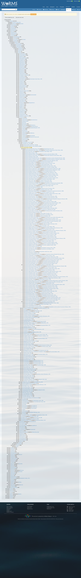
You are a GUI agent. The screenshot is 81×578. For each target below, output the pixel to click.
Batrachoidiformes (23, 68)
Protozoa (11, 496)
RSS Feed (70, 508)
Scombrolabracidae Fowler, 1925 (39, 401)
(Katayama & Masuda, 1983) (55, 238)
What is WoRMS (9, 506)
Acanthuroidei (24, 119)
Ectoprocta (13, 454)
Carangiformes (22, 76)
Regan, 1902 (31, 185)
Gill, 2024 (28, 318)
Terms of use (29, 507)
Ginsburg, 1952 (28, 308)
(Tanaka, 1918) (31, 226)
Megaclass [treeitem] (17, 445)
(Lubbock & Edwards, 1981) (58, 280)
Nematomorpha (13, 467)
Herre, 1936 (28, 339)
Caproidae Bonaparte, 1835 (35, 127)
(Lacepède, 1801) (48, 167)
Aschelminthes (13, 28)
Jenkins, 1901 (31, 205)
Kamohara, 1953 (29, 376)
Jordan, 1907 (27, 334)
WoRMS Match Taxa (50, 506)
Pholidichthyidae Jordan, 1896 (38, 400)
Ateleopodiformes (23, 64)
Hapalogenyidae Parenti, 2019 (27, 389)
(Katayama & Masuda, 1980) (57, 198)
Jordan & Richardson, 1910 (30, 368)
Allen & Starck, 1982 (32, 193)
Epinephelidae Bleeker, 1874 (27, 387)
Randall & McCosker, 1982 (33, 254)
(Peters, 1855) (48, 229)
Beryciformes (22, 71)
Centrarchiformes (23, 77)
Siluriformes (22, 430)
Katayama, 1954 (28, 326)
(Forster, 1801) (46, 180)
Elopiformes (22, 88)
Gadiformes (22, 92)
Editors (58, 9)
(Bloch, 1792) (50, 176)
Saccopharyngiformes (23, 425)
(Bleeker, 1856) (49, 242)
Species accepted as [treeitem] (43, 150)
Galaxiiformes (22, 93)
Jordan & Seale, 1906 (41, 334)
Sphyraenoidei (24, 405)
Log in (79, 9)
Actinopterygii (19, 47)
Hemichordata (13, 459)
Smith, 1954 (30, 194)
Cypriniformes (22, 84)
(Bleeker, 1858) (49, 154)
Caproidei (23, 127)
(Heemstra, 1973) (49, 171)
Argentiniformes (22, 63)
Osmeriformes (22, 113)
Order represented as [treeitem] (26, 102)
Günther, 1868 (32, 201)
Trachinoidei (24, 408)
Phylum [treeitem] (12, 26)
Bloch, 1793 (31, 164)
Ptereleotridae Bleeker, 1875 (26, 420)
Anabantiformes (22, 59)
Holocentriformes (22, 101)
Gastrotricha (13, 457)
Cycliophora (13, 450)
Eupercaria (24, 90)
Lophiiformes (22, 105)
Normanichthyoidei (25, 138)
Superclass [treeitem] (20, 48)
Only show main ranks (20, 17)
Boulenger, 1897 (32, 296)
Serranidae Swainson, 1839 (27, 395)
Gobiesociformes (22, 96)
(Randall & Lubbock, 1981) (55, 159)
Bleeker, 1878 (50, 218)
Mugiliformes (22, 106)
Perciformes (22, 117)
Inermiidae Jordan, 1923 (25, 417)
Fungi (11, 492)
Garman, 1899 (29, 316)
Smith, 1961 (30, 151)
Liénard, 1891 (31, 237)
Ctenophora (13, 449)
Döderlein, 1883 (31, 221)
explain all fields (33, 14)
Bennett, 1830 (30, 181)
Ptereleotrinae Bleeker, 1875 (41, 420)
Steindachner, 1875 (32, 260)
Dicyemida (12, 451)
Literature (39, 9)
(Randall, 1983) (49, 275)
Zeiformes (21, 441)
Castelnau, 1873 (28, 335)
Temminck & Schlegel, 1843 (30, 314)
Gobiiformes (22, 97)
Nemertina (12, 470)
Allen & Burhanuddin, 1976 (33, 217)
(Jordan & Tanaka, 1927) (33, 259)
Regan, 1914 (28, 337)
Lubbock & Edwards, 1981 (34, 280)
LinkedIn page (71, 509)
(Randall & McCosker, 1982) (55, 254)
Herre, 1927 (32, 148)
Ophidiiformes (22, 111)
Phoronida (12, 474)
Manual (74, 9)
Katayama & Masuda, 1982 (34, 230)
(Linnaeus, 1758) (31, 152)
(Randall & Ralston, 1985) (52, 202)
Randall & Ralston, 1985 (32, 202)
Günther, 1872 (32, 177)
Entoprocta (13, 455)
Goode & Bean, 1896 (33, 155)
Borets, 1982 (32, 277)
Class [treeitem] (19, 51)
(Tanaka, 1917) (50, 300)
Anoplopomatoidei (25, 121)
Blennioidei (24, 125)
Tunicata (14, 38)
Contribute (78, 6)
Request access (30, 508)
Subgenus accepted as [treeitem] (38, 148)
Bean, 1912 (30, 234)
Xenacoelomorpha (14, 487)
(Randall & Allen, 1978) (50, 262)
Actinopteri (20, 48)
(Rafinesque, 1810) (50, 172)
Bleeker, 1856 (32, 242)
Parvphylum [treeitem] (18, 44)
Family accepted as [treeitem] (33, 384)
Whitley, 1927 (28, 321)
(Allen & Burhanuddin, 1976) (54, 217)
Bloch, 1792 (27, 147)
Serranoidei (24, 404)
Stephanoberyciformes (23, 432)
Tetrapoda (17, 445)
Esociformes (22, 89)
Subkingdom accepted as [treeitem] (15, 23)
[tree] (40, 259)
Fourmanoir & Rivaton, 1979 (34, 276)
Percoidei (23, 140)
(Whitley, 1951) (32, 175)
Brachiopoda (13, 30)
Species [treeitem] (30, 152)
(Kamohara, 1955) (32, 196)
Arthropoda (13, 27)
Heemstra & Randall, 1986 (33, 183)
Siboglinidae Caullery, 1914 (25, 478)
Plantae (11, 495)
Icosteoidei (24, 135)
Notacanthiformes (23, 110)
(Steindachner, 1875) (51, 260)
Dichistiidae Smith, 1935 (34, 416)
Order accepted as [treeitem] (26, 94)
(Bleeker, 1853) (31, 179)
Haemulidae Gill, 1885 (35, 418)
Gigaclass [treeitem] (19, 47)
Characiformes (22, 80)
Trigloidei (23, 409)
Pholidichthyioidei (25, 400)
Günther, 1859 (32, 156)
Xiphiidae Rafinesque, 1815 (35, 412)
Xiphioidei (23, 412)
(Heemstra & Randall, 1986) (54, 183)
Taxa (34, 9)
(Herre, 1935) (48, 247)
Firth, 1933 (30, 250)
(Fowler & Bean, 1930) (54, 150)
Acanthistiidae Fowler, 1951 (27, 142)
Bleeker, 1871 (28, 320)
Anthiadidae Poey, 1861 (26, 143)
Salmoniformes (22, 426)
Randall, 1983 (32, 275)
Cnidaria (12, 447)
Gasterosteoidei (33, 94)
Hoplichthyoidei (24, 134)
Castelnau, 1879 (29, 345)
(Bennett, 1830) (46, 181)
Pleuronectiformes (23, 422)
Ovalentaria (24, 115)
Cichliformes (22, 81)
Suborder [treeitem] (23, 118)
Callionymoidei (24, 126)
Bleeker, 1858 (32, 154)
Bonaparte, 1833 (32, 172)
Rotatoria (12, 482)
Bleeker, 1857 (31, 214)
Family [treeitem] (27, 142)
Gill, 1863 (48, 209)
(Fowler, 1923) (31, 295)
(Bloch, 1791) (51, 267)
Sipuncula (21, 484)
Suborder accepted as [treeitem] (28, 119)
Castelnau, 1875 (28, 349)
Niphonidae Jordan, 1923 (26, 392)
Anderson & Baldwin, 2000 (32, 252)
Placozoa (12, 475)
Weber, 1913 (28, 364)
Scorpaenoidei (24, 403)
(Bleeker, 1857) (46, 214)
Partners (8, 509)
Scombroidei (32, 135)
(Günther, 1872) (50, 177)
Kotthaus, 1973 (31, 235)
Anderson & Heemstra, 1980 (34, 246)
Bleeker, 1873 (28, 347)
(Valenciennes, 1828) (33, 168)
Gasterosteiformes (23, 94)
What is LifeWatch (10, 507)
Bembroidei (24, 122)
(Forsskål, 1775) (46, 213)
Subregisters (52, 6)
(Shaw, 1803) (46, 200)
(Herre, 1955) (30, 189)
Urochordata (15, 39)
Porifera (12, 479)
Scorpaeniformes (22, 429)
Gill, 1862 (41, 321)
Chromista (12, 491)
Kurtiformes (22, 102)
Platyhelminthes (13, 476)
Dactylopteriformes (23, 86)
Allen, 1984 (28, 367)
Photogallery (62, 6)
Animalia (17, 22)
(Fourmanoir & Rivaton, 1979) (58, 276)
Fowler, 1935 (28, 354)
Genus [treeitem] (29, 144)
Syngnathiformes (22, 437)
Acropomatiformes (23, 55)
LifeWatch (73, 6)
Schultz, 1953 (31, 213)
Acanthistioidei (24, 118)
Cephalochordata (16, 36)
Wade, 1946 (31, 209)
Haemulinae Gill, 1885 (38, 417)
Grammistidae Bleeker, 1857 (27, 388)
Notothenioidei (24, 139)
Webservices (49, 508)
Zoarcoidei (24, 413)
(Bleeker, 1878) (32, 218)
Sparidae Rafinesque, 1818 (41, 384)
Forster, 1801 (30, 167)
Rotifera (20, 482)
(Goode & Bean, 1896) (53, 155)
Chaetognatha (13, 34)
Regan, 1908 (41, 364)
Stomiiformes (22, 433)
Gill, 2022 (28, 366)
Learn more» (55, 516)
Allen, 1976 (30, 206)
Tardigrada (13, 486)
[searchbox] (8, 9)
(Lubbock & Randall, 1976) (51, 233)
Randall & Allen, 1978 (32, 262)
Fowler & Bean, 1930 (33, 150)
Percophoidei (24, 399)
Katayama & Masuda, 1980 (34, 198)
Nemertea (22, 470)
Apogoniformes (22, 61)
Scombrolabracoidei (25, 401)
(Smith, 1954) (46, 194)
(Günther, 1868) (49, 201)
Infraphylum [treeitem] (15, 42)
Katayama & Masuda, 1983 (34, 238)
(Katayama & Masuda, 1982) (56, 230)
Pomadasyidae (23, 418)
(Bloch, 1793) (46, 164)
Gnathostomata (17, 43)
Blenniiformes (22, 72)
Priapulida (12, 480)
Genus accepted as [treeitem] (35, 308)
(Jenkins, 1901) (49, 205)
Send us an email (72, 506)
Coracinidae (23, 416)
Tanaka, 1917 (32, 300)
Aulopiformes (22, 67)
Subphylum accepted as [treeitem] (17, 39)
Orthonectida (13, 472)
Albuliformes (22, 56)
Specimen (52, 9)
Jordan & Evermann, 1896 (30, 346)
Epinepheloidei (24, 130)
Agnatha (16, 42)
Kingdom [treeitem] (11, 488)
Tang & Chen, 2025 (30, 144)
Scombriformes (22, 428)
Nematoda (12, 466)
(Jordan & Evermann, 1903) (54, 227)
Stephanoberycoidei (35, 432)
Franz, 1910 (31, 192)
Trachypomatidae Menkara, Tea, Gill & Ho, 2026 (30, 397)
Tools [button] (69, 9)
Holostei (19, 51)
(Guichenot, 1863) (49, 237)
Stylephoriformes (22, 434)
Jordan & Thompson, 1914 (30, 325)
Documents (68, 6)
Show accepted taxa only (9, 17)
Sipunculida (13, 484)
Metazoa (14, 23)
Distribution (46, 9)
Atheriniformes (22, 65)
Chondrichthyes (19, 44)
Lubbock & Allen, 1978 (32, 268)
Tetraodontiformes (33, 421)
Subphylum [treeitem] (15, 36)
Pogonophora (13, 478)
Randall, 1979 (31, 301)
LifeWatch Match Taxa (50, 507)
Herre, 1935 (31, 247)
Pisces (17, 446)
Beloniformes (22, 69)
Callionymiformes (23, 73)
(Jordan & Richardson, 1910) (51, 221)
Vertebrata (15, 40)
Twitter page (71, 507)
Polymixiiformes (22, 424)
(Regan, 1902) (45, 151)
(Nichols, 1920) (46, 292)
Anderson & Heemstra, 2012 (31, 312)
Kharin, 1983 (29, 350)
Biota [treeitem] (8, 19)
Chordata (12, 35)
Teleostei (19, 52)
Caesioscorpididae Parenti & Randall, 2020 (29, 383)
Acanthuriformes (34, 119)
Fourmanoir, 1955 (31, 256)
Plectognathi (22, 421)
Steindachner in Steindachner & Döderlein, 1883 (34, 351)
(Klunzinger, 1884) (49, 208)
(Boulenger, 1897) (49, 296)
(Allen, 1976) (46, 206)
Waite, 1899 (31, 264)
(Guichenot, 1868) (47, 234)
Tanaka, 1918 (28, 338)
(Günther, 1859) (49, 231)
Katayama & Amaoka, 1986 (34, 212)
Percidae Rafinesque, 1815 (27, 393)
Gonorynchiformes (23, 98)
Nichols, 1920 (30, 292)
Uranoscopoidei (33, 408)
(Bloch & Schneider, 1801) (53, 210)
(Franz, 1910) (47, 192)
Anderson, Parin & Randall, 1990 (32, 146)
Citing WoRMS (29, 506)
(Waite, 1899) (47, 264)
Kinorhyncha (13, 461)
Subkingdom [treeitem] (14, 22)
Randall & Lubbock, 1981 (34, 159)
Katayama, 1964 (29, 379)
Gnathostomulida (14, 458)
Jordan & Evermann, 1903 (33, 227)
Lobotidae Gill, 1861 (41, 389)
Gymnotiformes (22, 100)
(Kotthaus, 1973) (49, 235)
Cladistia (20, 442)
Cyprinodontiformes (23, 85)
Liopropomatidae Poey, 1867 (27, 391)
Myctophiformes (22, 109)
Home (44, 6)
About (47, 6)
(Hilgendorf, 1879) (50, 160)
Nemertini (12, 471)
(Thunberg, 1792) (47, 188)
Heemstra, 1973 (32, 171)
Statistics (63, 9)
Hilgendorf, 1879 (32, 160)
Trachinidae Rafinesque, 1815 (27, 396)
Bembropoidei (24, 123)
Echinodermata (13, 453)
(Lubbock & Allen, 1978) (52, 268)
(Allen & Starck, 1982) (52, 193)
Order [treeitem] (22, 55)
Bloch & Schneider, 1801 (33, 173)
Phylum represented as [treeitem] (16, 470)
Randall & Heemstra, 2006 (30, 341)
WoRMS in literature (10, 512)
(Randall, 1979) (48, 301)
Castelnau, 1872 (29, 313)
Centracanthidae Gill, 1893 (27, 384)
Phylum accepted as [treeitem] (15, 454)
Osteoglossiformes (23, 114)
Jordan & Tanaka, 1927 (30, 322)
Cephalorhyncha (14, 32)
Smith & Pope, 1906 (29, 375)
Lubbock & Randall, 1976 (32, 233)
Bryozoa (12, 31)
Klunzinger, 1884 (32, 208)
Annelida (12, 26)
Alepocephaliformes (23, 57)
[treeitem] (26, 147)
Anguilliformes (22, 60)
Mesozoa (12, 463)
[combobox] (8, 9)
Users (57, 6)
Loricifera (12, 462)
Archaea (11, 488)
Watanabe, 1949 (29, 372)
